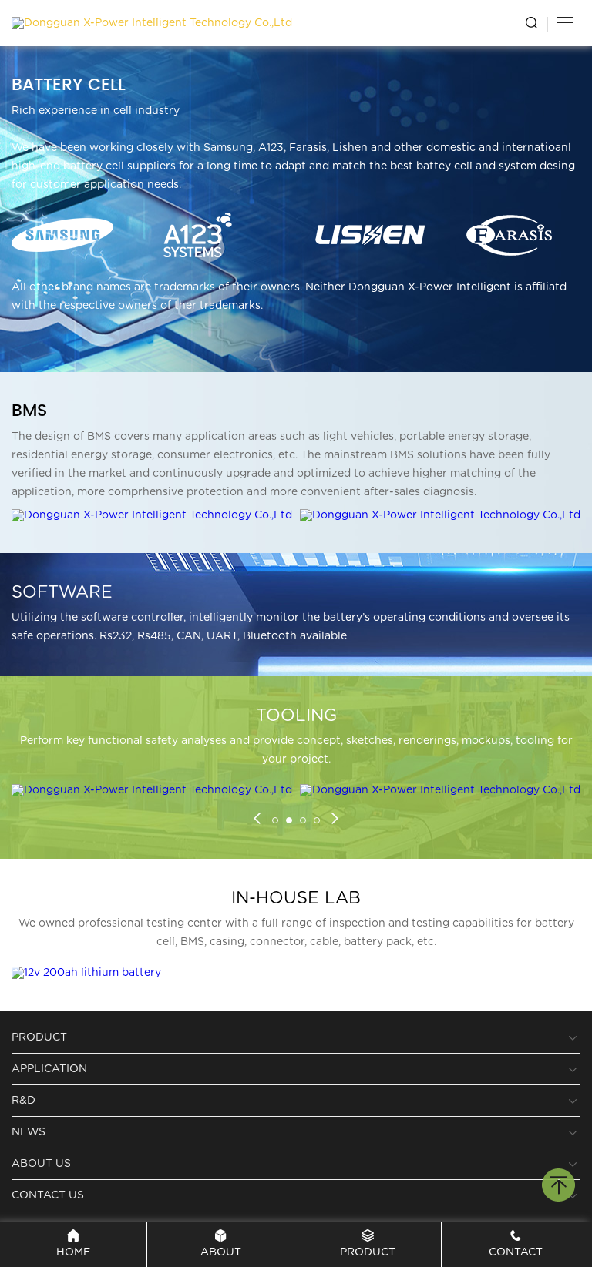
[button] (257, 820)
